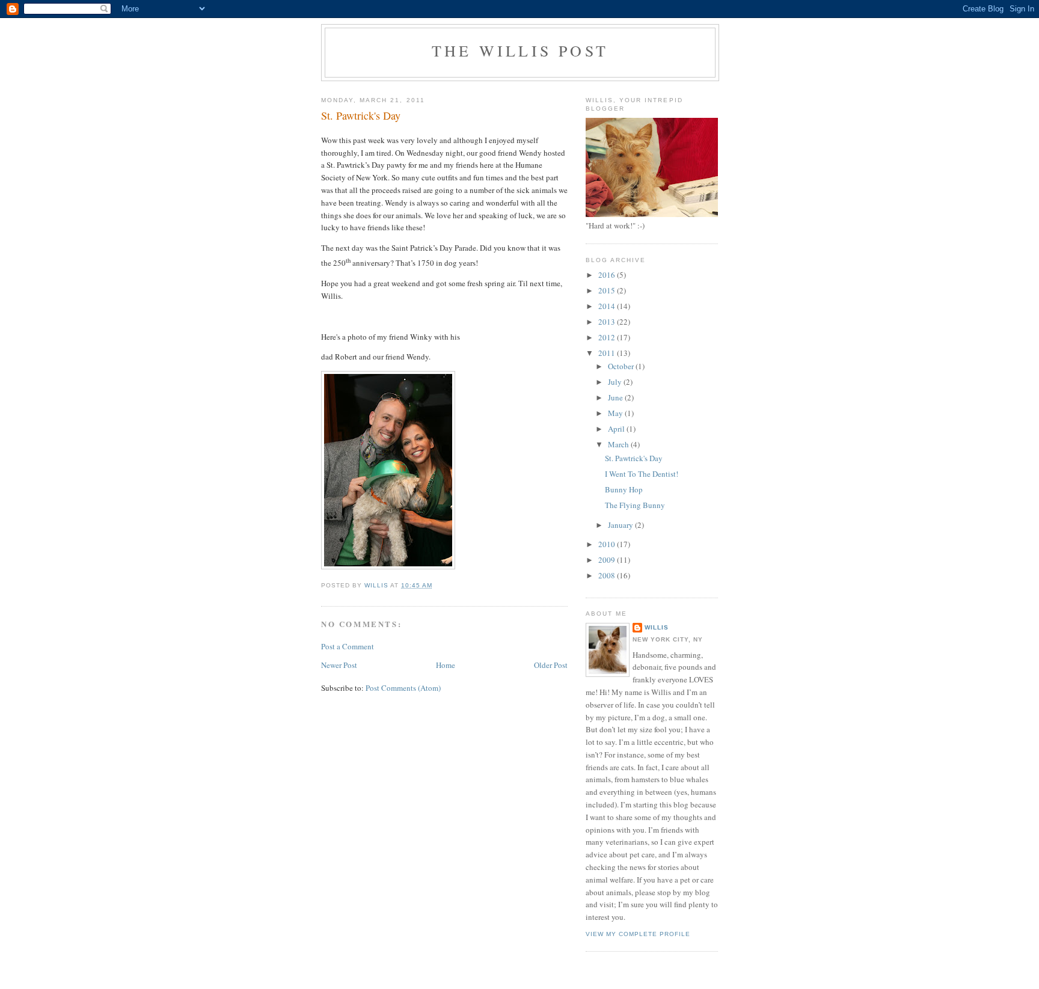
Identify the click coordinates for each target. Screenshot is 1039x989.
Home (445, 665)
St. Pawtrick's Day (634, 458)
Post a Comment (347, 646)
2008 (607, 575)
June (616, 397)
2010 (607, 544)
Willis (657, 627)
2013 (607, 321)
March (619, 444)
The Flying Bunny (635, 505)
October (622, 366)
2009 (607, 559)
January (621, 524)
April (617, 428)
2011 (607, 353)
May (616, 413)
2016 (607, 274)
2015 (607, 290)
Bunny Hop (624, 489)
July (616, 381)
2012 (607, 337)
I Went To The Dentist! (641, 473)
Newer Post (339, 665)
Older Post (551, 665)
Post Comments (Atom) (403, 687)
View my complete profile (638, 934)
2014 (607, 306)
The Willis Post (520, 50)
